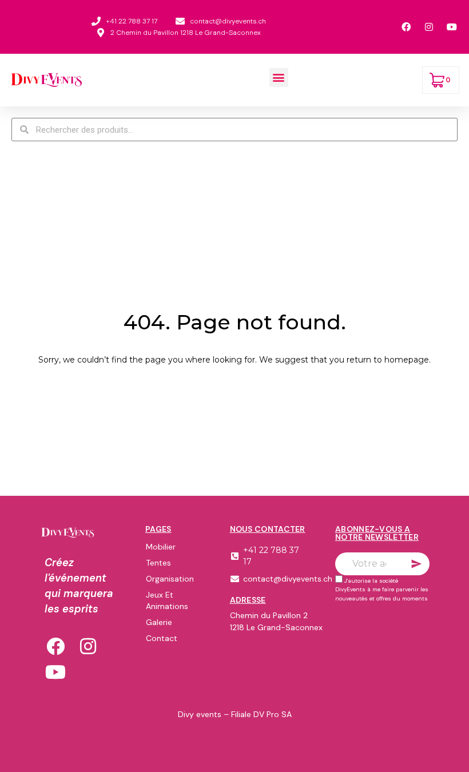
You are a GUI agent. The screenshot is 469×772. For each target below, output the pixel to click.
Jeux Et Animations (167, 600)
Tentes (158, 563)
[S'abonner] (416, 563)
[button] (278, 77)
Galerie (159, 622)
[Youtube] (55, 672)
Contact (161, 638)
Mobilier (161, 547)
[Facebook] (55, 646)
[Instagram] (88, 646)
